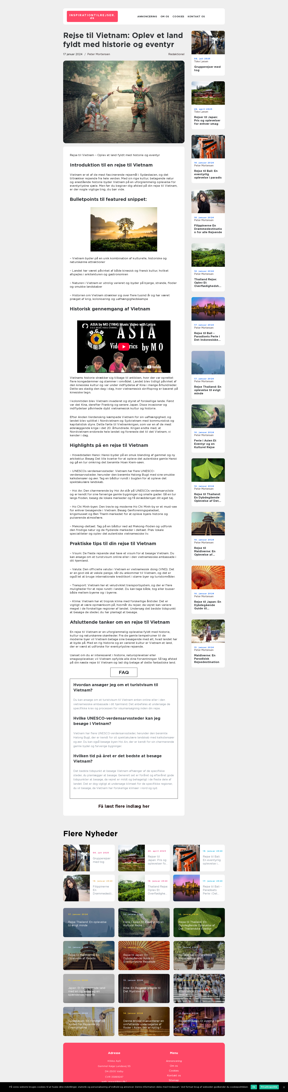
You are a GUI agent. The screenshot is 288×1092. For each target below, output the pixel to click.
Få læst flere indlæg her (124, 806)
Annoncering (147, 16)
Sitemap (174, 1080)
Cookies (178, 16)
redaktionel (176, 54)
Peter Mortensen (98, 54)
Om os (164, 16)
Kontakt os (196, 16)
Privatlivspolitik (269, 1087)
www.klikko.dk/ (117, 1081)
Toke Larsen (201, 61)
